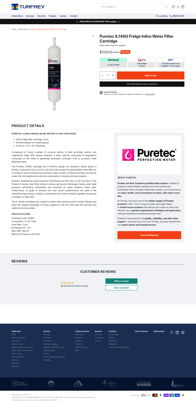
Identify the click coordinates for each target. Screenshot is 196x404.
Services (30, 16)
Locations (163, 16)
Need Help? (79, 334)
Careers (63, 16)
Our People (99, 338)
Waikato (112, 338)
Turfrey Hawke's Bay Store (119, 347)
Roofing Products (18, 357)
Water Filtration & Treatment (22, 347)
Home (14, 29)
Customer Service (82, 331)
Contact (73, 16)
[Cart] (182, 6)
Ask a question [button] (121, 287)
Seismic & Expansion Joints (53, 347)
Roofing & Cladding (50, 344)
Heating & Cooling (18, 338)
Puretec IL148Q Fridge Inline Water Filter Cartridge (48, 29)
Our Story (98, 334)
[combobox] (134, 7)
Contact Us (79, 338)
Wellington (113, 344)
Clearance (15, 366)
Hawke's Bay (114, 334)
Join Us (97, 341)
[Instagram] (171, 332)
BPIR (77, 350)
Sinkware (15, 360)
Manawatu (113, 341)
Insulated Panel (49, 350)
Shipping (78, 341)
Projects (52, 16)
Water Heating (17, 354)
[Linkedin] (177, 332)
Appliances (16, 341)
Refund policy (159, 331)
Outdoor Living (17, 344)
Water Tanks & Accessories (22, 350)
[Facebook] (182, 332)
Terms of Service (81, 347)
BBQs (14, 334)
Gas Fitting (47, 341)
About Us (41, 16)
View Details (150, 94)
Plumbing (46, 334)
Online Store (17, 16)
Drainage (15, 363)
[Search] (166, 7)
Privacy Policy (32, 397)
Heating (46, 354)
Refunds (78, 344)
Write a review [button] (121, 281)
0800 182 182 (178, 16)
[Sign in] (178, 6)
